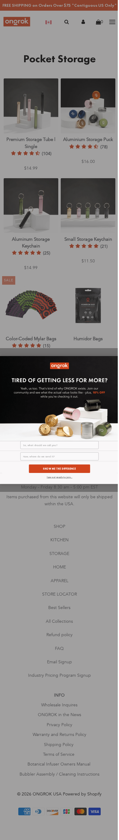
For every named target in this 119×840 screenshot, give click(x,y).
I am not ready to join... (59, 477)
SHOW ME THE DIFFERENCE (59, 468)
